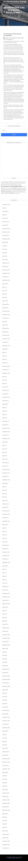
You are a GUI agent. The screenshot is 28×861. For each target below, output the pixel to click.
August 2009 (5, 648)
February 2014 (5, 462)
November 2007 (6, 720)
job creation (3, 189)
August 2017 (5, 349)
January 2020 (5, 266)
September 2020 (6, 238)
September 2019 (6, 280)
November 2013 (6, 473)
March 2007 (5, 748)
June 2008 (4, 696)
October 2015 (5, 400)
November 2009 (6, 638)
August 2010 (5, 607)
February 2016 (5, 390)
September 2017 (6, 345)
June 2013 (4, 490)
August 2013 (5, 483)
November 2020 (6, 232)
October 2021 (5, 211)
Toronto (15, 193)
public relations (19, 190)
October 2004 (5, 848)
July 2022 (4, 208)
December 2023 (6, 204)
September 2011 (6, 562)
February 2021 (5, 221)
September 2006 (6, 769)
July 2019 (4, 287)
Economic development (11, 186)
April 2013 (4, 497)
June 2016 (4, 380)
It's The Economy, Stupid (14, 2)
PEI (16, 190)
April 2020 (4, 256)
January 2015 (5, 424)
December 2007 (6, 717)
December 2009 (6, 634)
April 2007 (4, 744)
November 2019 (6, 273)
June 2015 (4, 411)
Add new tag (8, 181)
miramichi (19, 189)
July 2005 (4, 817)
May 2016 (4, 383)
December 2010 (6, 593)
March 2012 (5, 541)
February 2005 (5, 834)
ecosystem (24, 186)
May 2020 (4, 252)
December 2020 (6, 228)
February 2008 (5, 710)
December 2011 (6, 552)
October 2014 (5, 435)
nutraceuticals (8, 190)
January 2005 (5, 837)
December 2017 (6, 335)
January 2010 (5, 631)
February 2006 (5, 793)
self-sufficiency (21, 192)
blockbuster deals (20, 181)
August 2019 (5, 283)
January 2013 (5, 507)
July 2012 (4, 528)
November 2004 (6, 844)
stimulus (12, 193)
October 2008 (5, 682)
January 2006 (5, 796)
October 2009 (5, 641)
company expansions (11, 183)
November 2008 (6, 679)
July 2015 (4, 407)
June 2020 (4, 249)
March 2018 (5, 325)
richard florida (8, 192)
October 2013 (5, 476)
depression (10, 184)
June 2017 (4, 356)
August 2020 (5, 242)
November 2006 (6, 762)
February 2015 (5, 421)
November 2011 (6, 555)
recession (3, 192)
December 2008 (6, 676)
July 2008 (4, 693)
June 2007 (4, 738)
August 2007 (5, 731)
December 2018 (6, 311)
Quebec (24, 190)
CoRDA (17, 183)
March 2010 (5, 624)
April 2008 (4, 703)
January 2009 (5, 672)
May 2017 (4, 359)
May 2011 (4, 576)
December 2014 (6, 428)
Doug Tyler (19, 184)
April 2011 (4, 579)
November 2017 (6, 338)
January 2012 (5, 548)
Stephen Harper (7, 193)
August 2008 (5, 689)
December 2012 (6, 510)
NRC (5, 190)
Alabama (12, 181)
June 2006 (4, 779)
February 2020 (5, 263)
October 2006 (5, 765)
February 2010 (5, 627)
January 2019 (5, 307)
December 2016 (6, 366)
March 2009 (5, 665)
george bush (3, 188)
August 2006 (5, 772)
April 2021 (4, 214)
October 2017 (5, 342)
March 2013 (5, 500)
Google (14, 188)
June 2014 (4, 448)
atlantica (15, 181)
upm (18, 193)
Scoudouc (16, 192)
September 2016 (6, 373)
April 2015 (4, 417)
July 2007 (4, 734)
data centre (6, 184)
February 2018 (5, 328)
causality (6, 183)
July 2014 (4, 445)
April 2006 (4, 786)
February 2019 (5, 304)
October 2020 (5, 235)
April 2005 (4, 827)
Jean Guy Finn (23, 188)
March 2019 (5, 300)
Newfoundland (24, 189)
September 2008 (6, 686)
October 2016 (5, 369)
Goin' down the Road (9, 188)
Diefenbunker (14, 184)
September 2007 (6, 727)
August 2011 (5, 565)
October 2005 (5, 806)
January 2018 (5, 331)
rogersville (13, 192)
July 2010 (4, 610)
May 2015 (4, 414)
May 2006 (4, 782)
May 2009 (4, 658)
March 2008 (5, 707)
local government (9, 189)
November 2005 (6, 803)
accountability (3, 181)
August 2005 (5, 813)
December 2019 (6, 269)
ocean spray (13, 190)
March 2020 (5, 259)
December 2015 (6, 397)
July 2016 (4, 376)
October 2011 (5, 559)
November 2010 (6, 596)
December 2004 (6, 841)
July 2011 (4, 569)
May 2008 (4, 700)
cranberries (20, 183)
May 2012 (4, 534)
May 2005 (4, 824)
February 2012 (5, 545)
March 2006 (5, 789)
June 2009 (4, 655)
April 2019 (4, 297)
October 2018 (5, 318)
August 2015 (5, 404)
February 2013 (5, 504)
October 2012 (5, 517)
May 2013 (4, 493)
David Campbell (17, 38)
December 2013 (6, 469)
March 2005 (5, 830)
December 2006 (6, 758)
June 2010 (4, 614)
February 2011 (5, 586)
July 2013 (4, 486)
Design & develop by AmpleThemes (14, 858)
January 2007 (5, 755)
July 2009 (4, 652)
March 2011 (5, 583)
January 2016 (5, 393)
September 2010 (6, 603)
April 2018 (4, 321)
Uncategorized (10, 39)
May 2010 (4, 617)
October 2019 (5, 276)
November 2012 (6, 514)
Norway (2, 190)
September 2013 (6, 479)
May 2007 (4, 741)
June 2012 (4, 531)
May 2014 (4, 452)
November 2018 (6, 314)
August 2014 (5, 442)
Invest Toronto (18, 188)
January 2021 (5, 225)
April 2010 (4, 621)
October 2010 (5, 600)
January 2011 (5, 590)
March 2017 (5, 362)
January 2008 (5, 713)
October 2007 (5, 724)
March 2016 (5, 386)
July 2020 (4, 245)
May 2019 (4, 294)
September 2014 (6, 438)
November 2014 (6, 431)
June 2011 (4, 572)
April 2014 (4, 455)
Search (14, 134)
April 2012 (4, 538)
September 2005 (6, 810)
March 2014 (5, 459)
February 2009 (5, 669)
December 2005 (6, 799)
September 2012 (6, 521)
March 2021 (5, 218)
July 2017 (4, 352)
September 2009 (6, 645)
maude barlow (14, 189)
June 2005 (4, 820)
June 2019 (4, 290)
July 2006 (4, 775)
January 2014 (5, 466)
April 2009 (4, 662)
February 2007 (5, 751)
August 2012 (5, 524)
